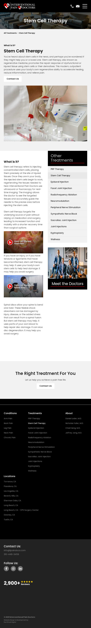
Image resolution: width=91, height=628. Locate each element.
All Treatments (10, 33)
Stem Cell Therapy (27, 33)
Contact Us (13, 78)
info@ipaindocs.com (15, 550)
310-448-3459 (11, 554)
